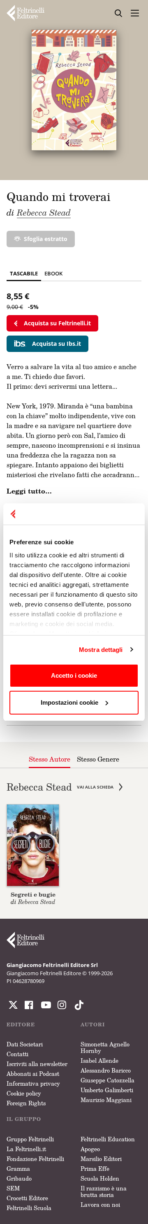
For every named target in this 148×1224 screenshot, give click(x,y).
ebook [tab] (53, 273)
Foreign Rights (26, 1103)
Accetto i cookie (74, 675)
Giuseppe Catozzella (107, 1080)
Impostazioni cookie (69, 702)
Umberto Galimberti (107, 1090)
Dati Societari (25, 1044)
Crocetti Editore (27, 1198)
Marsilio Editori (101, 1158)
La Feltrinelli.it (26, 1149)
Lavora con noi (100, 1204)
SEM (13, 1188)
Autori (93, 1024)
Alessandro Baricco (106, 1070)
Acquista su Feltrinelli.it (57, 323)
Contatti (17, 1054)
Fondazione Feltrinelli (35, 1158)
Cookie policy (24, 1093)
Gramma (18, 1168)
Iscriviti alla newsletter (37, 1063)
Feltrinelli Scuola (29, 1208)
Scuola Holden (100, 1178)
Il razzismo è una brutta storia (104, 1191)
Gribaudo (19, 1178)
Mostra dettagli (101, 649)
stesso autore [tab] (49, 759)
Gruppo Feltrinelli (30, 1139)
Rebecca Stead (44, 212)
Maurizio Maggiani (106, 1100)
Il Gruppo (24, 1119)
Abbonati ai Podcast (33, 1073)
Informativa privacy (33, 1083)
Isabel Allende (99, 1060)
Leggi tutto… (29, 491)
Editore (21, 1024)
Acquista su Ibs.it (56, 343)
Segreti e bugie (33, 894)
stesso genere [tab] (98, 759)
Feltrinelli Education (108, 1139)
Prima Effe (95, 1168)
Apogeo (90, 1149)
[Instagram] (77, 1005)
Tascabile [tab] (24, 273)
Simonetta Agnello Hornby (105, 1047)
